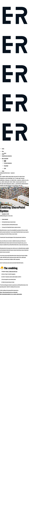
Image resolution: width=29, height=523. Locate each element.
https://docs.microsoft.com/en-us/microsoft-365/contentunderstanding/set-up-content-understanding (11, 293)
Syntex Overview (5, 219)
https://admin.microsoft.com (11, 271)
